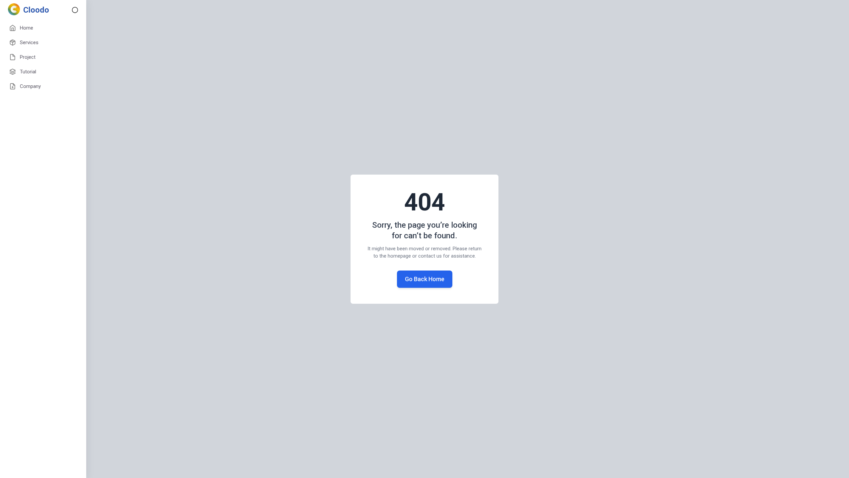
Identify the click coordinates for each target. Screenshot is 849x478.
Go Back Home (424, 279)
